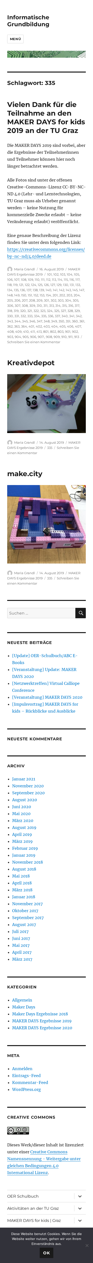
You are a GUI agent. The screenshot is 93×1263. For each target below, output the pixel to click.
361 (81, 321)
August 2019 (24, 827)
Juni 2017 (21, 938)
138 (35, 290)
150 (23, 295)
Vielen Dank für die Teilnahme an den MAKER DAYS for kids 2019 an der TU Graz (46, 117)
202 (62, 295)
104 (69, 274)
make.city (24, 473)
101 (49, 274)
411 (32, 332)
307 (17, 306)
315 (64, 306)
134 (9, 290)
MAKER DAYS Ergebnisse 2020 (42, 1027)
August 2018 (24, 869)
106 (10, 280)
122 (27, 285)
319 (16, 311)
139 (41, 290)
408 (10, 332)
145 (75, 290)
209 (39, 300)
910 (64, 337)
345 (25, 321)
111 (43, 280)
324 (50, 311)
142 (61, 290)
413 (39, 332)
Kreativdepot (31, 363)
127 (52, 285)
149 (17, 295)
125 (40, 285)
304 (68, 300)
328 (70, 311)
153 (42, 295)
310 (39, 306)
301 (46, 300)
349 (54, 321)
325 (56, 311)
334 (37, 316)
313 (51, 306)
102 (56, 274)
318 (9, 311)
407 (78, 326)
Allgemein (22, 1000)
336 (50, 316)
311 (45, 306)
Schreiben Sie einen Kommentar (33, 342)
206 (17, 300)
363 (17, 326)
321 (29, 311)
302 (53, 300)
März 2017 (22, 959)
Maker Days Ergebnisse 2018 (40, 1013)
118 (9, 285)
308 (25, 306)
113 (54, 280)
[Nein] (86, 1245)
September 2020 (28, 792)
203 (69, 295)
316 (70, 306)
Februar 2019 (25, 848)
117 (77, 280)
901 (67, 332)
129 (59, 285)
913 (76, 337)
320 (23, 311)
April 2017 (21, 952)
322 (36, 311)
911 (70, 337)
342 (79, 316)
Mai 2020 (21, 813)
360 (75, 321)
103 (62, 274)
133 (77, 285)
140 (48, 290)
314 (58, 306)
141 (55, 290)
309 (32, 306)
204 (77, 295)
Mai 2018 (21, 876)
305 (75, 300)
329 (77, 311)
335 (43, 316)
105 (76, 274)
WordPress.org (26, 1089)
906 (33, 337)
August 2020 (24, 799)
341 (71, 316)
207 (25, 300)
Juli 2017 (20, 931)
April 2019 (22, 834)
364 (24, 326)
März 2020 (22, 820)
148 (10, 295)
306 (10, 306)
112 (48, 280)
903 (10, 337)
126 (46, 285)
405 (62, 326)
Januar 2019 (23, 855)
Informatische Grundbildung (28, 21)
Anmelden (22, 1068)
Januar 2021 (23, 778)
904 (18, 337)
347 (39, 321)
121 (21, 285)
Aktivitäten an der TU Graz (33, 1208)
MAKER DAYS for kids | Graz (34, 1220)
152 (35, 295)
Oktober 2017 (25, 910)
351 (68, 321)
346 (32, 321)
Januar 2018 (23, 896)
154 (48, 295)
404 (54, 326)
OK (46, 1253)
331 (16, 316)
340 (65, 316)
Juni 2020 (21, 806)
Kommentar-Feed (30, 1082)
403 (46, 326)
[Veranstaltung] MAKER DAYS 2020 (47, 697)
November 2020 (28, 785)
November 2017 (27, 903)
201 (55, 295)
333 (29, 316)
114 (60, 280)
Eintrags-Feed (26, 1075)
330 (10, 316)
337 (57, 316)
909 (57, 337)
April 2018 (22, 882)
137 (29, 290)
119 (15, 285)
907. (41, 337)
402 (39, 326)
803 (60, 332)
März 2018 (22, 889)
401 (31, 326)
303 (60, 300)
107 (16, 280)
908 (49, 337)
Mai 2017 (21, 945)
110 (37, 280)
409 (18, 332)
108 (23, 280)
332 (23, 316)
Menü (15, 39)
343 (10, 321)
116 (71, 280)
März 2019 (22, 841)
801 (46, 332)
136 (22, 290)
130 (65, 285)
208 (32, 300)
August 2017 (24, 924)
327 (63, 311)
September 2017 (28, 917)
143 (68, 290)
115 (66, 280)
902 (75, 332)
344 (17, 321)
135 (16, 290)
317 (77, 306)
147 (81, 290)
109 (30, 280)
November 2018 (27, 862)
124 (33, 285)
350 (61, 321)
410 (26, 332)
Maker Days (23, 1007)
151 (30, 295)
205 (10, 300)
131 (72, 285)
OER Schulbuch (23, 1196)
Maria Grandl (24, 269)
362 (10, 326)
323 (42, 311)
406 (70, 326)
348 (47, 321)
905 (26, 337)
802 (53, 332)
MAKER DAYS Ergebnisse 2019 (42, 1020)
